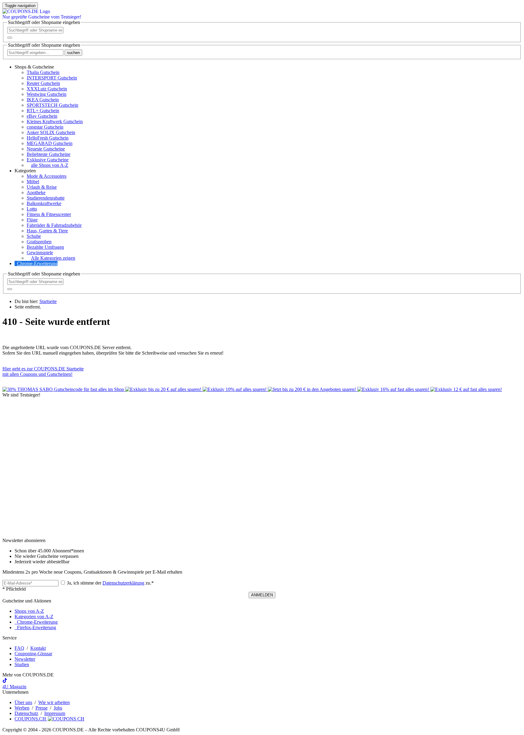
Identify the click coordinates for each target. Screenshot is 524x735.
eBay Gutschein (42, 116)
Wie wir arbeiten (54, 702)
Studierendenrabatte (46, 198)
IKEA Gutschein (43, 99)
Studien (22, 664)
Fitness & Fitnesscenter (49, 214)
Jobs (58, 707)
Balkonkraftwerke (44, 203)
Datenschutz (26, 713)
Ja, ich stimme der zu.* (110, 582)
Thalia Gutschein (43, 72)
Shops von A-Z (29, 611)
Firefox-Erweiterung (35, 627)
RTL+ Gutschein (43, 110)
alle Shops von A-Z (49, 165)
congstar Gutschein (45, 127)
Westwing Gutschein (46, 94)
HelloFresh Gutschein (48, 137)
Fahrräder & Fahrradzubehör (54, 225)
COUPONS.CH (31, 718)
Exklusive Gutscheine (48, 159)
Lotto (32, 208)
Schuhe (34, 236)
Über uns (23, 702)
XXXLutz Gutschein (47, 88)
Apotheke (36, 192)
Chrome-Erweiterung (37, 263)
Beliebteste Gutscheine (48, 154)
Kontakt (38, 648)
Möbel (33, 181)
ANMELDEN (262, 595)
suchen (73, 52)
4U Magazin (14, 686)
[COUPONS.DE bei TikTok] (4, 681)
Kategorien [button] (25, 170)
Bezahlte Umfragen (45, 247)
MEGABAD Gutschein (49, 143)
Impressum (54, 713)
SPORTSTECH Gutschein (52, 105)
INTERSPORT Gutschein (52, 77)
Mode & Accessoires (46, 176)
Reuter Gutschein (43, 83)
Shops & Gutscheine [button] (34, 66)
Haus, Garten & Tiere (47, 230)
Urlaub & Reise (42, 187)
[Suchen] (9, 38)
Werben (22, 707)
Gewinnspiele (40, 252)
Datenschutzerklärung (123, 582)
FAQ (19, 648)
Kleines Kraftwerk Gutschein (55, 121)
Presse (41, 707)
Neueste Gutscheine (46, 148)
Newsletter (25, 659)
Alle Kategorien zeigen (53, 258)
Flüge (32, 219)
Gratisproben (39, 241)
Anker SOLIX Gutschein (51, 132)
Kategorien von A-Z (34, 616)
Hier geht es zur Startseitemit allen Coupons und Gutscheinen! (43, 371)
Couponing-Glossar (33, 653)
